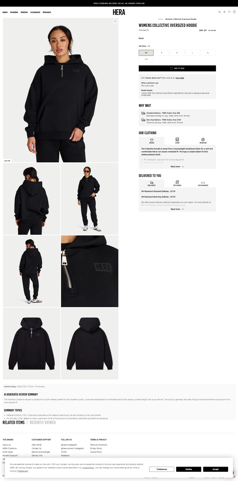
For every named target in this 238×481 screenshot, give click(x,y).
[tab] (151, 141)
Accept (216, 469)
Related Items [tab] (13, 422)
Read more (176, 166)
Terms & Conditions (98, 445)
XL (208, 53)
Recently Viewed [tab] (41, 422)
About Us (7, 445)
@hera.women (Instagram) (72, 448)
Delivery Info (37, 455)
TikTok (64, 452)
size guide (180, 78)
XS (146, 53)
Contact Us (36, 448)
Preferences (162, 469)
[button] (219, 12)
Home (160, 19)
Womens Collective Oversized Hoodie (181, 19)
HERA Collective (10, 448)
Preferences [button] (23, 471)
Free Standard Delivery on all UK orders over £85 (119, 3)
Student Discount (10, 455)
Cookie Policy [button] (88, 468)
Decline (189, 469)
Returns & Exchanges (41, 452)
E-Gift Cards (8, 452)
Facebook (65, 455)
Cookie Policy (96, 452)
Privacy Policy (96, 448)
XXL (146, 59)
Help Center (37, 445)
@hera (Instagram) (69, 445)
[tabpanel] (177, 157)
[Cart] (234, 11)
